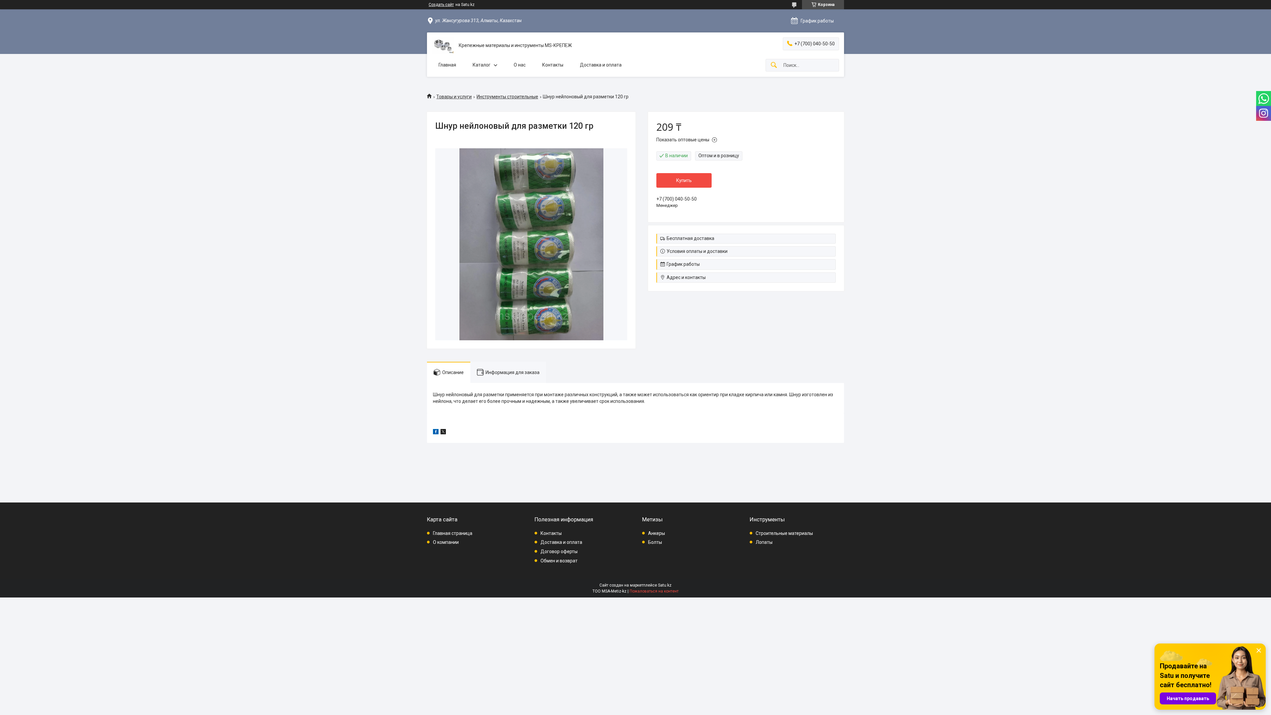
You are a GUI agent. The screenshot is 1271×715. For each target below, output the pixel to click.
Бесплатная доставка (690, 238)
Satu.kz (665, 585)
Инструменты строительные (507, 96)
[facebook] (436, 432)
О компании (446, 542)
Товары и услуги (454, 96)
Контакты (552, 65)
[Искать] (773, 65)
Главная (447, 65)
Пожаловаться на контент (654, 591)
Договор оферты (559, 551)
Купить (684, 180)
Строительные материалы (784, 533)
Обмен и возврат (559, 560)
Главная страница (452, 533)
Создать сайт (441, 4)
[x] (443, 432)
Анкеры (656, 533)
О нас (520, 65)
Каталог (482, 65)
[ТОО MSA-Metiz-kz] (443, 45)
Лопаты (764, 542)
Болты (655, 542)
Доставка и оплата (601, 65)
